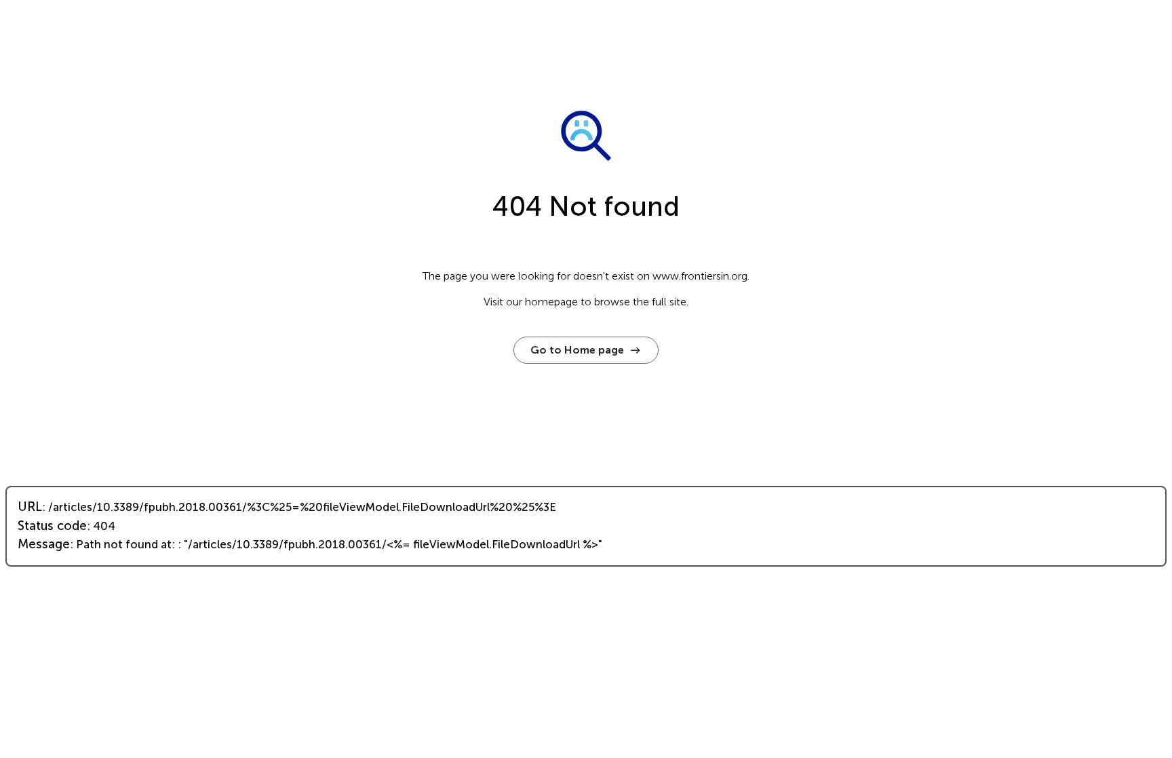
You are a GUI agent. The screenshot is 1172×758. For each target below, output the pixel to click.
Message (44, 544)
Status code (52, 525)
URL (30, 506)
